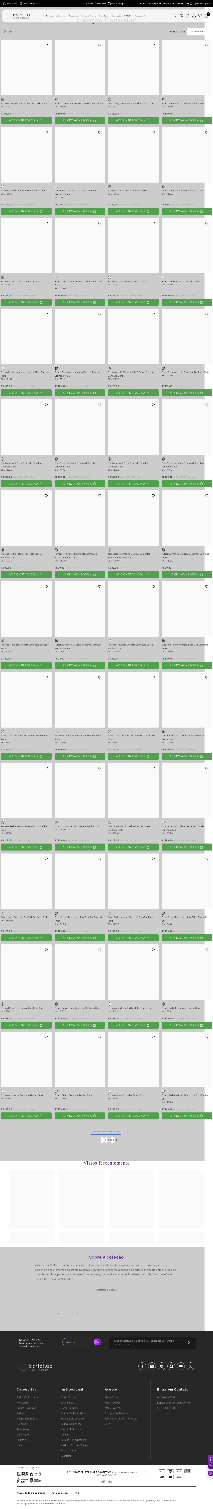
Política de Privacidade (97, 1467)
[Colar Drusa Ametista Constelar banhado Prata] (187, 336)
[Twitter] (190, 1366)
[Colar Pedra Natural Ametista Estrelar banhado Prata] (80, 881)
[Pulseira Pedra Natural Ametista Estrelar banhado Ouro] (26, 518)
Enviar (97, 1341)
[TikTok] (171, 1366)
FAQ (77, 1493)
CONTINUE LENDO (106, 1290)
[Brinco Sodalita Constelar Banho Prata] (133, 245)
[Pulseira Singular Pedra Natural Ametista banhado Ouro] (187, 700)
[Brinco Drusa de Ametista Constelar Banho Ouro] (80, 67)
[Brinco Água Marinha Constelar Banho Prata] (26, 155)
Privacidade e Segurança (31, 1493)
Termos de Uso (60, 1493)
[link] (31, 1235)
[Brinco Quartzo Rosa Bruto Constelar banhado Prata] (80, 245)
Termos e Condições (117, 1467)
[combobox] (161, 15)
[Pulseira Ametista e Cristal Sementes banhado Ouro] (187, 518)
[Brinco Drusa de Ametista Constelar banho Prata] (26, 972)
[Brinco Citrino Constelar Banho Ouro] (133, 1059)
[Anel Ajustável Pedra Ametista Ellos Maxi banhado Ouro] (133, 427)
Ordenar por (177, 32)
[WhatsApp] (210, 1473)
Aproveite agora (202, 3)
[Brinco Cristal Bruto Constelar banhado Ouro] (80, 972)
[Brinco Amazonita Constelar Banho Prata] (187, 245)
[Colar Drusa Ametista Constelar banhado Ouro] (80, 790)
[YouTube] (181, 1366)
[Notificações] (188, 16)
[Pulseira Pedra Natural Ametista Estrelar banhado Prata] (80, 155)
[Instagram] (152, 1366)
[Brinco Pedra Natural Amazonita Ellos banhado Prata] (26, 336)
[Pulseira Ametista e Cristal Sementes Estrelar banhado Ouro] (133, 609)
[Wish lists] (200, 16)
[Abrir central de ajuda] (210, 1462)
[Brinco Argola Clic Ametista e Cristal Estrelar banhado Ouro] (133, 336)
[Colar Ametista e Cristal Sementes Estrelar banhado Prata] (133, 790)
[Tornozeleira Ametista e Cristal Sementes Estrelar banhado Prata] (80, 518)
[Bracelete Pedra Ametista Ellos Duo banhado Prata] (26, 700)
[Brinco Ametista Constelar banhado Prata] (26, 245)
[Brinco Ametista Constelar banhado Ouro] (187, 67)
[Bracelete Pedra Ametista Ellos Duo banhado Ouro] (187, 609)
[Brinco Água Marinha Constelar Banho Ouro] (133, 972)
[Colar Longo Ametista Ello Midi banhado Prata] (26, 881)
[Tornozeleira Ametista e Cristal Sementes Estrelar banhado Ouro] (133, 518)
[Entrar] (194, 16)
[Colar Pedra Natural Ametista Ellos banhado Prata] (133, 881)
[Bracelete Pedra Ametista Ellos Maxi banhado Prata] (80, 700)
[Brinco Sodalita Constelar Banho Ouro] (187, 972)
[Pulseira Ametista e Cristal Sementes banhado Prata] (26, 609)
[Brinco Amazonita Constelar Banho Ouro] (26, 1059)
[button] (199, 31)
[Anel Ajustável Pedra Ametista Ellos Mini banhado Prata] (80, 427)
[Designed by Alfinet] (106, 1480)
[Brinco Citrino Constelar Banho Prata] (80, 1059)
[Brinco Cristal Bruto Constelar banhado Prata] (26, 67)
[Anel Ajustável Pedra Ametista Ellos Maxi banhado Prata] (187, 427)
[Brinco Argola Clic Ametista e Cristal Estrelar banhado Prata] (80, 336)
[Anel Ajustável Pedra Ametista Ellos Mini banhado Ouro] (26, 427)
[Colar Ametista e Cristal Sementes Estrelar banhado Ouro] (187, 790)
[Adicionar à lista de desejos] (46, 45)
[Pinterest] (161, 1366)
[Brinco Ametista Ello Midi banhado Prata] (133, 155)
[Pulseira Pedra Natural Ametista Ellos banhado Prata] (26, 790)
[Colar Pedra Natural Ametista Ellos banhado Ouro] (187, 881)
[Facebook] (142, 1366)
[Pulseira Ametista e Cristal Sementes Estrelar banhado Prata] (80, 609)
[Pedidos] (182, 16)
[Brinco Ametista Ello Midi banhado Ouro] (187, 155)
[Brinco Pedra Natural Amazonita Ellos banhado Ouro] (187, 1059)
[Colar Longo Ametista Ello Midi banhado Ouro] (133, 67)
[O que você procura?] (164, 15)
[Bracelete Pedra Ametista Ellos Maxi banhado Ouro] (133, 700)
